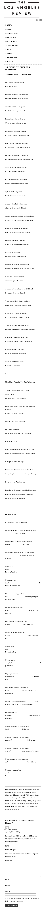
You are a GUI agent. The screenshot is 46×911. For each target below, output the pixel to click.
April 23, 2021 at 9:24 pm (13, 832)
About (8, 49)
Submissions (11, 57)
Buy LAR (9, 61)
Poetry (8, 25)
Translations (11, 45)
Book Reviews (12, 41)
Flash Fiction (11, 33)
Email (7, 885)
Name (7, 879)
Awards (8, 53)
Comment (9, 861)
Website (7, 892)
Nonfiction (10, 37)
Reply (7, 846)
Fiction (8, 29)
